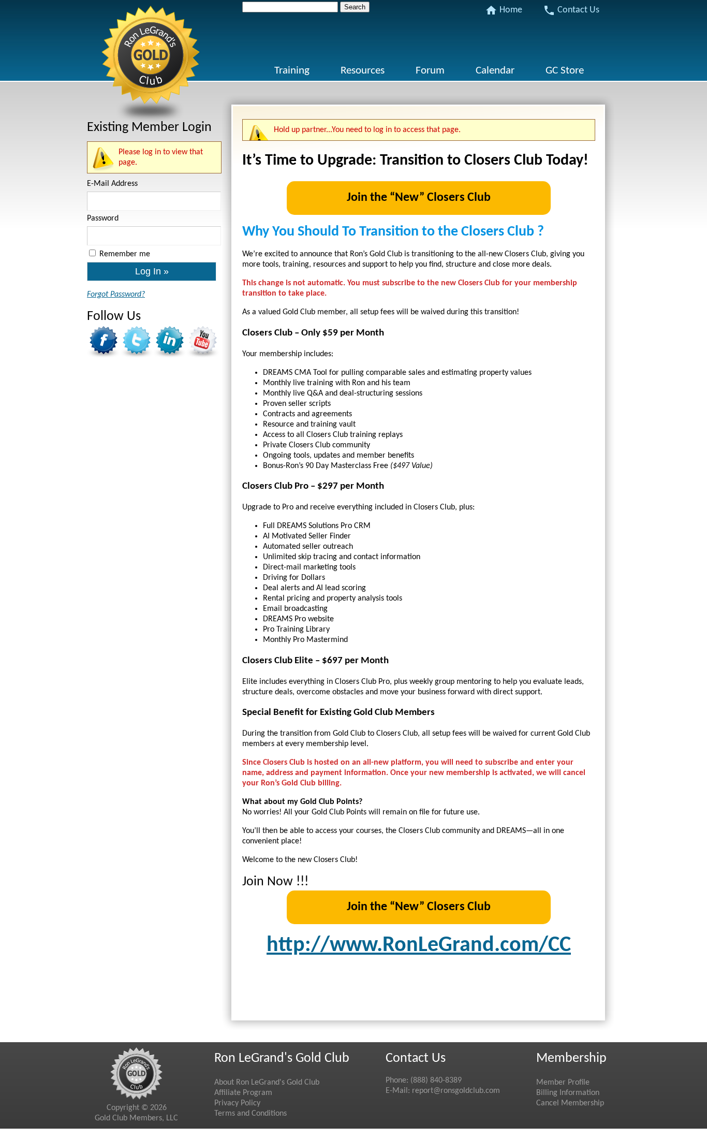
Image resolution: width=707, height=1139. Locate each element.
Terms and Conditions (250, 1113)
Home (503, 10)
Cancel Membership (570, 1103)
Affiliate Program (243, 1093)
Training (292, 70)
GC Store (565, 70)
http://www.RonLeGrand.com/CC (419, 945)
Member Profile (563, 1082)
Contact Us (571, 10)
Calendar (495, 70)
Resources (363, 70)
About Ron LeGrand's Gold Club (266, 1082)
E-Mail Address (112, 184)
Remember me (124, 254)
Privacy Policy (237, 1103)
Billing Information (567, 1093)
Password (103, 218)
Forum (430, 70)
